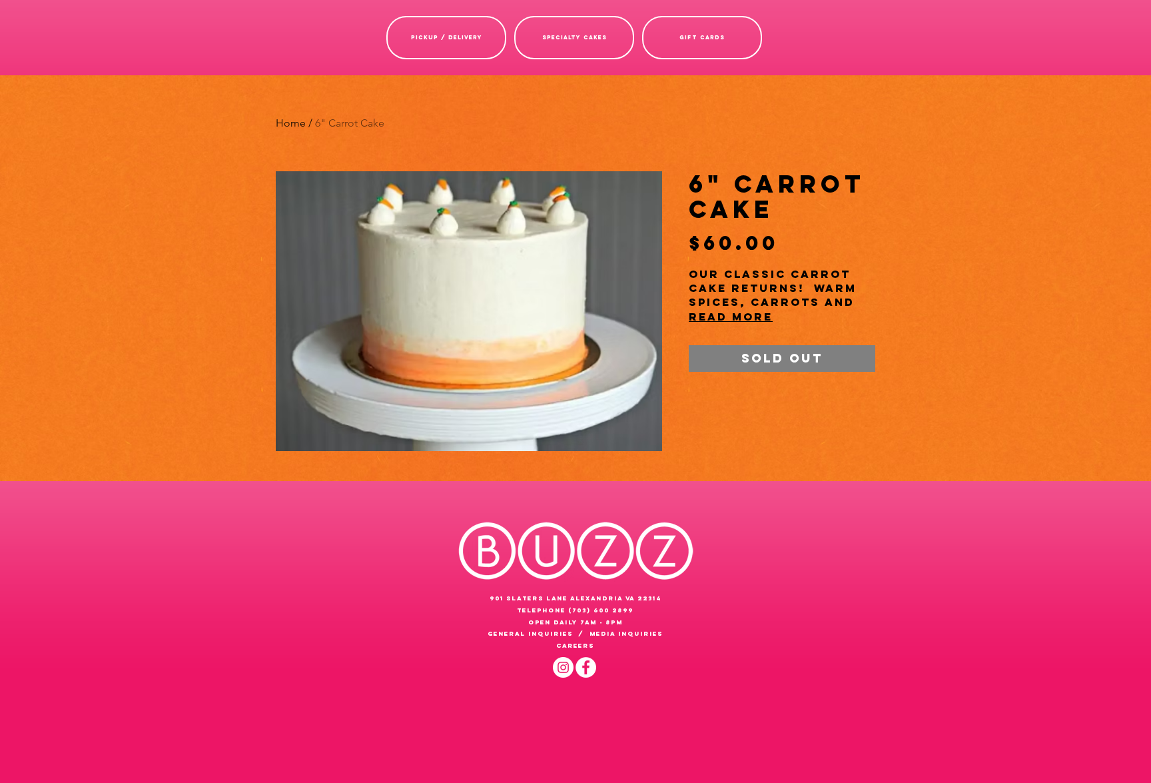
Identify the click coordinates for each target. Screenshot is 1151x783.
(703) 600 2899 (600, 610)
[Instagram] (563, 667)
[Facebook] (586, 667)
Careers (575, 645)
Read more (731, 316)
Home (291, 123)
